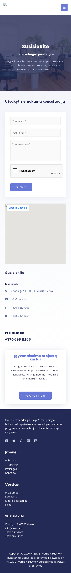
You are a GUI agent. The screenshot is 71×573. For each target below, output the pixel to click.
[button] (35, 396)
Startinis (13, 465)
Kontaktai (10, 473)
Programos (11, 492)
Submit (21, 187)
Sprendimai (11, 496)
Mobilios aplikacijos (16, 500)
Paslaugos (11, 469)
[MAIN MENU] (64, 7)
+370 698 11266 (18, 339)
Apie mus (10, 460)
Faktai (8, 504)
